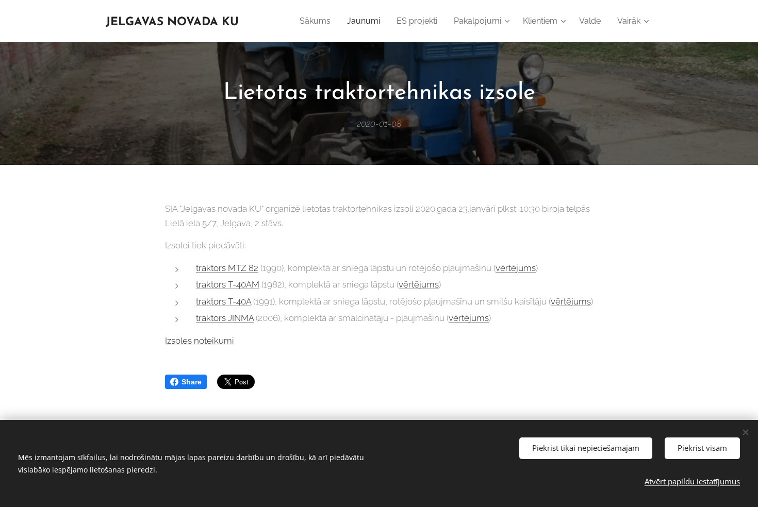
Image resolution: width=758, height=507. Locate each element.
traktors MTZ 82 (227, 268)
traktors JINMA (225, 318)
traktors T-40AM (227, 284)
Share (192, 382)
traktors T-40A (223, 301)
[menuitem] (318, 21)
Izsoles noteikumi (199, 340)
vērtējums (516, 268)
